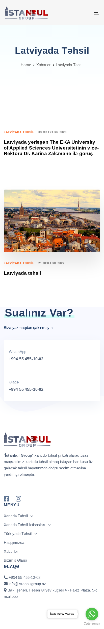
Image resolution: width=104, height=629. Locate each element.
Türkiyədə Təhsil (18, 533)
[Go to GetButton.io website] (92, 623)
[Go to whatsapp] (92, 614)
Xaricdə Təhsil (16, 516)
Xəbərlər (11, 551)
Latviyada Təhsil (19, 132)
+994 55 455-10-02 (26, 359)
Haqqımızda (14, 542)
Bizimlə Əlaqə (15, 560)
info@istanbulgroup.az (27, 584)
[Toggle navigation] (83, 12)
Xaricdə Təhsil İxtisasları (24, 525)
